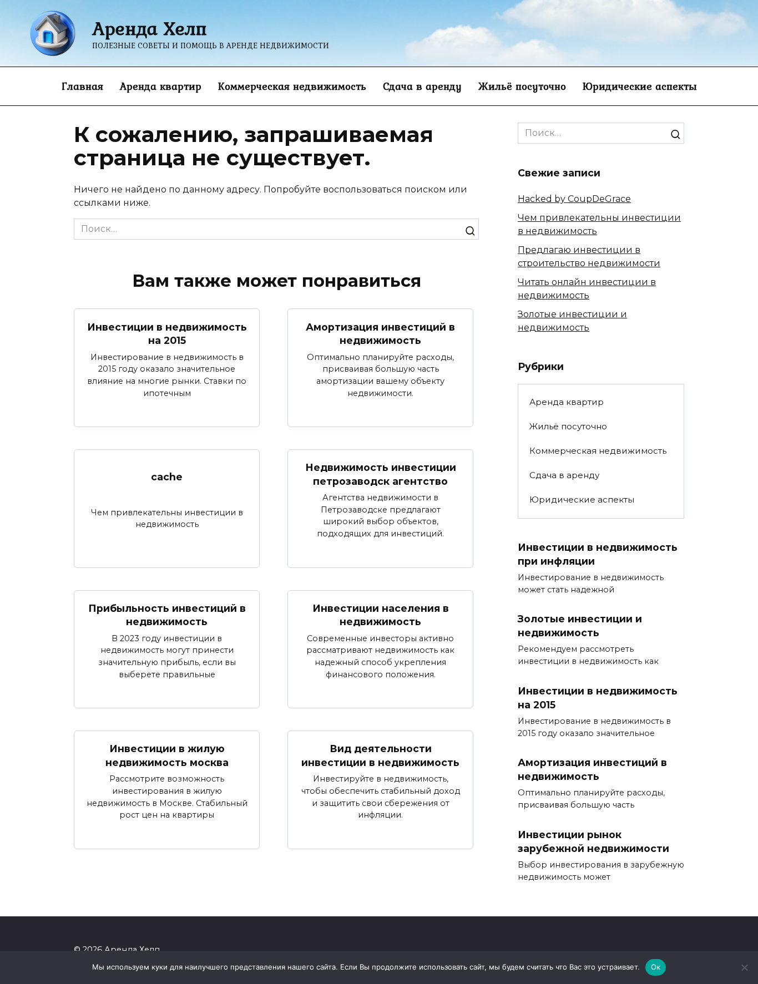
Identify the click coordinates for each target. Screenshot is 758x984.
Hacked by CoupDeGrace (574, 199)
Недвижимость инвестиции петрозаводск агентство (380, 474)
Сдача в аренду (422, 86)
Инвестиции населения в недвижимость (380, 615)
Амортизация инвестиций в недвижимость (380, 333)
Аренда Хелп (149, 28)
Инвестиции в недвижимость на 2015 (167, 333)
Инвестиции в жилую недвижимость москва (167, 755)
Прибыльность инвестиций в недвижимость (167, 615)
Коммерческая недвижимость (292, 86)
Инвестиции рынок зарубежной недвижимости (593, 841)
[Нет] (744, 967)
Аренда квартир (160, 86)
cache (167, 477)
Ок (656, 966)
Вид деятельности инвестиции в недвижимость (380, 755)
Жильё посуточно (522, 86)
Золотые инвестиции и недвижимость (580, 625)
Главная (82, 86)
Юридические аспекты (640, 86)
